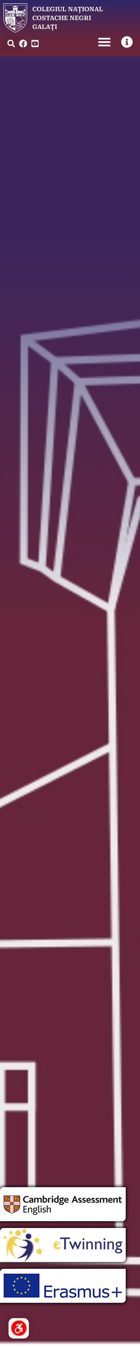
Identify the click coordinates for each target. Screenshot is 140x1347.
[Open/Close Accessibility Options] (19, 1328)
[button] (11, 43)
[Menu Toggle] (104, 42)
